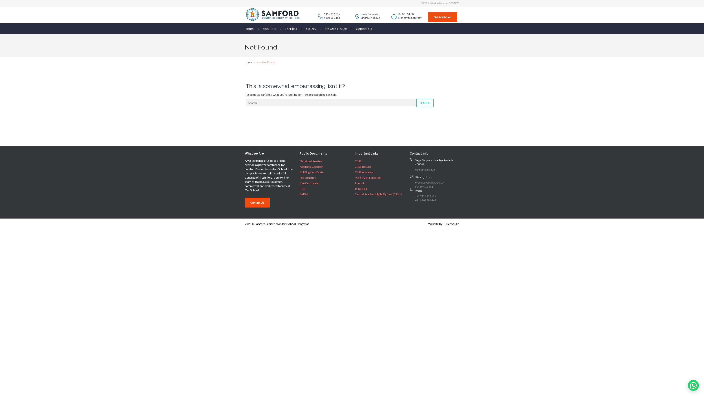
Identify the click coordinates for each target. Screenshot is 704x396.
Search (425, 102)
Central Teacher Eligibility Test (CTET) (378, 194)
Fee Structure (308, 177)
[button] (693, 385)
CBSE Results (363, 166)
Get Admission (442, 17)
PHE (302, 188)
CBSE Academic (364, 172)
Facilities (291, 29)
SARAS (304, 194)
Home (249, 29)
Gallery (311, 29)
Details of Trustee (311, 161)
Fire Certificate (309, 183)
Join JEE (360, 183)
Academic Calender (311, 166)
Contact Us (364, 29)
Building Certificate (312, 172)
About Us (269, 29)
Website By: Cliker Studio (443, 223)
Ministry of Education (368, 177)
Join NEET (361, 188)
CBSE (358, 161)
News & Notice (336, 29)
